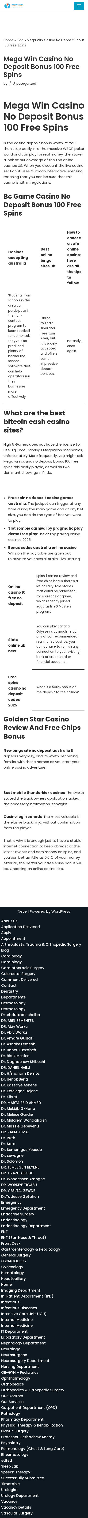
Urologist (9, 1489)
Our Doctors (12, 1395)
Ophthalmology (15, 1378)
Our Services (12, 1401)
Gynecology (12, 1266)
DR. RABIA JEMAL (15, 1132)
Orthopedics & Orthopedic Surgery (32, 1390)
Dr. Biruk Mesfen (15, 1055)
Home (8, 40)
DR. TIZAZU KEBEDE (17, 1173)
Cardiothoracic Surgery (22, 967)
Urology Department (20, 1495)
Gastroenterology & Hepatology (30, 1249)
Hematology (12, 1272)
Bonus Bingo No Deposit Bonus (30, 485)
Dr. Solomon (12, 1161)
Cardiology (11, 956)
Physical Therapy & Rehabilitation (32, 1425)
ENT (4, 1231)
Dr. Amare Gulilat (16, 1038)
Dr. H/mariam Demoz (20, 1073)
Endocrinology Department (26, 1225)
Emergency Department (23, 1208)
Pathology (10, 1413)
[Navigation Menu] (78, 6)
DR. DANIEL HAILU (15, 1067)
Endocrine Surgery (17, 1214)
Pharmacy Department (22, 1419)
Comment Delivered (19, 979)
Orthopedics (12, 1384)
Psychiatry (11, 1442)
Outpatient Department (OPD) (29, 1407)
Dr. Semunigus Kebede (21, 1149)
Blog (20, 40)
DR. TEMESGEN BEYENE (20, 1167)
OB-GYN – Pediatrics (19, 1372)
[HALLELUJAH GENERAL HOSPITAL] (14, 5)
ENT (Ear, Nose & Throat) (23, 1237)
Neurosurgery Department (25, 1360)
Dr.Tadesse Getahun (20, 1196)
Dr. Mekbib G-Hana (18, 1108)
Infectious (10, 1302)
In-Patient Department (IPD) (27, 1296)
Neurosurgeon (14, 1354)
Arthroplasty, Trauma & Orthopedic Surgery (41, 944)
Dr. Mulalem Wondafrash (24, 1120)
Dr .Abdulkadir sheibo (20, 1014)
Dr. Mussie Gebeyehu (20, 1126)
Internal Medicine (17, 1319)
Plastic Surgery (15, 1431)
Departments (13, 997)
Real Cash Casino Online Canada (32, 780)
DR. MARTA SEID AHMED (21, 1102)
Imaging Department (20, 1290)
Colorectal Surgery (18, 973)
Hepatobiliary (13, 1278)
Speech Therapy (15, 1472)
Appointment (13, 938)
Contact (9, 985)
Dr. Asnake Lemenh (18, 1044)
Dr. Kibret (9, 1096)
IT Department (14, 1331)
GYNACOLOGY (14, 1261)
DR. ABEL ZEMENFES (17, 1020)
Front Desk (10, 1243)
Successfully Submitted (22, 1478)
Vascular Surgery (17, 1513)
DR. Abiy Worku (14, 1026)
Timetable (10, 1483)
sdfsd (6, 1460)
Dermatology (13, 1003)
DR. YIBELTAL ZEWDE (18, 1190)
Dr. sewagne (12, 1155)
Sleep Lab (9, 1466)
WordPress (60, 911)
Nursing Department (20, 1366)
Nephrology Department (23, 1343)
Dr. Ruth (8, 1137)
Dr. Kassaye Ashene (19, 1085)
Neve (22, 911)
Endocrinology (14, 1220)
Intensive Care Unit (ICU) (24, 1313)
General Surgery (16, 1255)
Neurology (10, 1349)
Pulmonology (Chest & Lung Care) (33, 1448)
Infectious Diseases (19, 1307)
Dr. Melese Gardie (17, 1114)
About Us (9, 920)
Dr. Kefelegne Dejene (19, 1091)
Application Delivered (20, 926)
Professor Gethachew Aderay (28, 1437)
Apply (6, 932)
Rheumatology (14, 1454)
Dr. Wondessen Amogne (23, 1178)
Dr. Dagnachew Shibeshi (23, 1061)
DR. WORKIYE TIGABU (19, 1184)
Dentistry (9, 991)
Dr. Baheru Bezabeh (18, 1049)
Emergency (11, 1202)
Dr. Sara (8, 1143)
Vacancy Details (16, 1507)
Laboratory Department (23, 1337)
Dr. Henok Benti (14, 1079)
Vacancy (9, 1501)
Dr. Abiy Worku (14, 1032)
